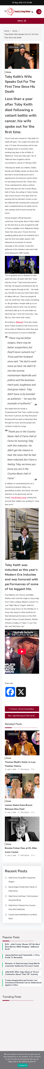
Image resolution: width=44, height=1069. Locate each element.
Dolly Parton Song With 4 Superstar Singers (22, 880)
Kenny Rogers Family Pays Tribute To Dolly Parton (23, 889)
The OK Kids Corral (18, 497)
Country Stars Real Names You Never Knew (23, 917)
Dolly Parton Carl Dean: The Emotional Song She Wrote (23, 898)
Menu (21, 20)
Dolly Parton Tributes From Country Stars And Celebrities (22, 907)
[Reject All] (41, 1060)
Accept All (23, 1065)
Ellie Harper (25, 769)
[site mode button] (32, 11)
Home (8, 72)
